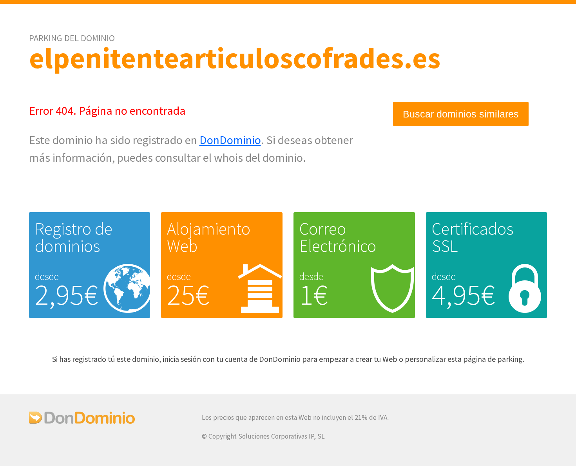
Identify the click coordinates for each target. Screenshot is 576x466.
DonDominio (230, 139)
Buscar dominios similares (461, 113)
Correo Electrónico (337, 237)
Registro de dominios (73, 237)
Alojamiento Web (208, 237)
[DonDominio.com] (82, 421)
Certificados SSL (473, 237)
